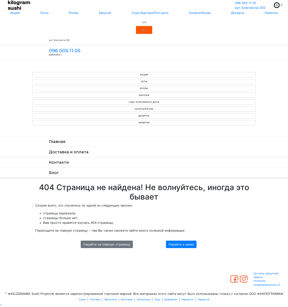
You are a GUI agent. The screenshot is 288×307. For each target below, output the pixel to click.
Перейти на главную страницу (106, 244)
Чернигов (203, 299)
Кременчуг (171, 299)
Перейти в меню (181, 244)
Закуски (105, 13)
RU (144, 30)
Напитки (271, 13)
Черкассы (187, 299)
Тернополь (110, 299)
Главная (57, 142)
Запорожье (143, 299)
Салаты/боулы (200, 13)
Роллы (73, 13)
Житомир (127, 299)
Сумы (82, 299)
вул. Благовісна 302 (250, 8)
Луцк (157, 299)
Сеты (44, 13)
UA (144, 22)
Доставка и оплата (69, 152)
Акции (15, 13)
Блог (54, 173)
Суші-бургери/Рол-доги (150, 13)
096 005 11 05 (245, 3)
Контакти (59, 162)
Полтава (95, 299)
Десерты (238, 13)
